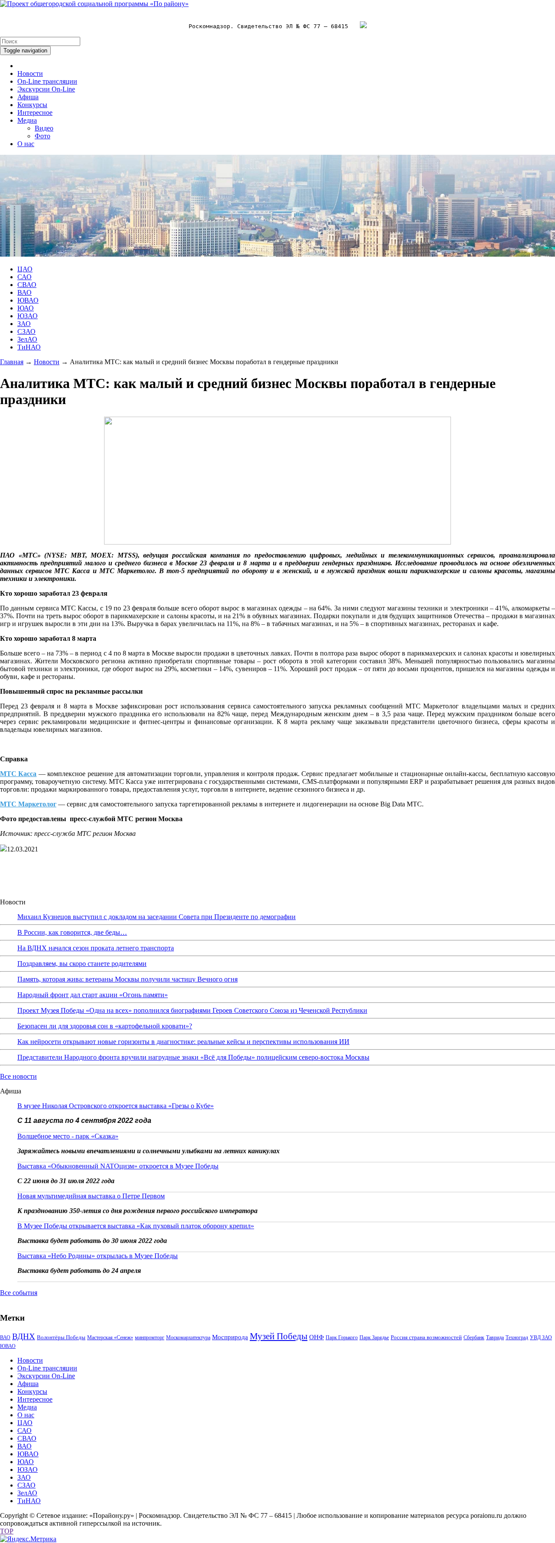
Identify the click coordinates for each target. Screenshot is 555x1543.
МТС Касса (18, 773)
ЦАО (25, 269)
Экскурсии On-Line (46, 89)
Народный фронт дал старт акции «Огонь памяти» (92, 994)
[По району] (94, 3)
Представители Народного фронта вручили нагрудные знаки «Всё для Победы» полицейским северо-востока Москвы (193, 1057)
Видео (44, 128)
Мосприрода (230, 1337)
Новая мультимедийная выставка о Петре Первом (91, 1196)
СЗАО (26, 331)
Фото (42, 136)
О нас (25, 143)
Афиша (28, 97)
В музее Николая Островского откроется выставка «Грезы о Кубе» (115, 1105)
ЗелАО (27, 339)
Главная (11, 361)
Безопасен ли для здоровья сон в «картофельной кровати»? (104, 1026)
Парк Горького (342, 1337)
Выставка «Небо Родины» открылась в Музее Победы (97, 1255)
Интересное (34, 112)
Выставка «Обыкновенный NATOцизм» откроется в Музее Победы (118, 1166)
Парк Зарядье (374, 1337)
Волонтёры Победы (61, 1337)
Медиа (27, 120)
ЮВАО (28, 300)
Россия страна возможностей (426, 1337)
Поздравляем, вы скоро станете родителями (82, 963)
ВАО (24, 292)
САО (24, 277)
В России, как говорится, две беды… (72, 932)
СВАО (26, 284)
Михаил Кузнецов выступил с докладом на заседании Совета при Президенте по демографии (156, 916)
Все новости (18, 1076)
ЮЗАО (27, 316)
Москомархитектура (188, 1337)
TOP (6, 1531)
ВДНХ (23, 1336)
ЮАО (25, 308)
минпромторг (149, 1337)
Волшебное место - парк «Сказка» (67, 1136)
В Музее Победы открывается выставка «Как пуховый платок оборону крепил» (135, 1226)
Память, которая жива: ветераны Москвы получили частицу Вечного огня (127, 979)
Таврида (495, 1337)
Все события (18, 1292)
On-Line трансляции (47, 81)
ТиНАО (29, 347)
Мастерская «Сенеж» (110, 1337)
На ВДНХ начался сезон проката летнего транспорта (95, 948)
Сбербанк (474, 1337)
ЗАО (24, 323)
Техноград (517, 1337)
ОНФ (316, 1337)
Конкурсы (32, 104)
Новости (30, 73)
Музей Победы (278, 1336)
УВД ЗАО (541, 1337)
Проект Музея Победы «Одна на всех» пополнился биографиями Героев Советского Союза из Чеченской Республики (192, 1010)
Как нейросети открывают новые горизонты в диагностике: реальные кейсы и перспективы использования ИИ (183, 1041)
